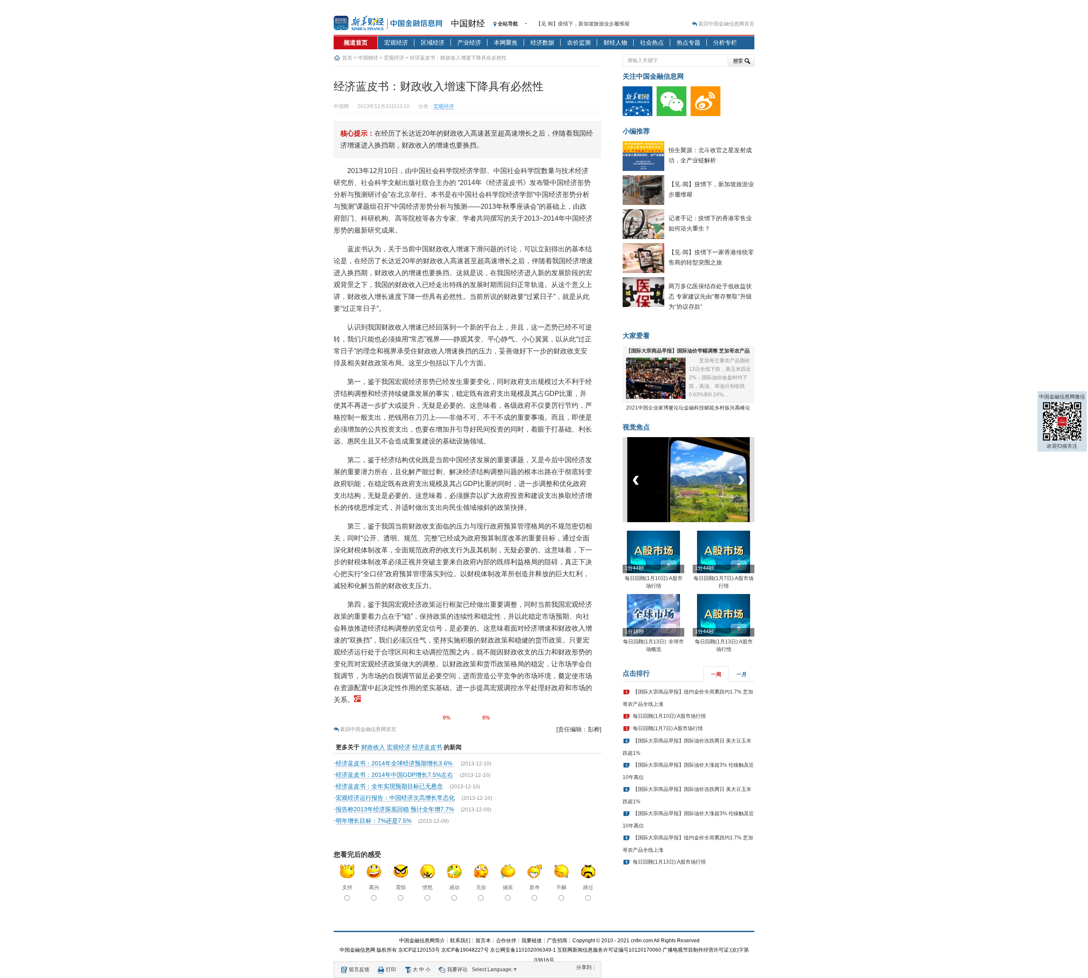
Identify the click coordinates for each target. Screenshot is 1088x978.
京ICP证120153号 (419, 950)
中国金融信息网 (357, 950)
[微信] (674, 114)
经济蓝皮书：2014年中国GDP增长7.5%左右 (394, 774)
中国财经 (468, 23)
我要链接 (531, 941)
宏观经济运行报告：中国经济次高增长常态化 (395, 797)
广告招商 (557, 941)
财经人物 (615, 42)
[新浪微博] (708, 114)
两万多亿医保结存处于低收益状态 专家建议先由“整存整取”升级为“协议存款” (710, 296)
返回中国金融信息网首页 (726, 24)
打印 (391, 969)
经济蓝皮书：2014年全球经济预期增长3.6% (395, 763)
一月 (742, 674)
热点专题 (688, 42)
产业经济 (469, 42)
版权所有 (387, 950)
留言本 (483, 941)
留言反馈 (359, 969)
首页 (347, 58)
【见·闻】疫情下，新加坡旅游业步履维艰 (582, 23)
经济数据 (542, 42)
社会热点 (652, 42)
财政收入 (373, 747)
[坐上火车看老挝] (702, 520)
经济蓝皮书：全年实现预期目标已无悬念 (389, 786)
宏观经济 (396, 42)
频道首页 (356, 42)
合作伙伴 (506, 941)
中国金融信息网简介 (422, 941)
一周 (716, 674)
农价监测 (579, 42)
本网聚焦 (506, 42)
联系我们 (460, 941)
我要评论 (457, 969)
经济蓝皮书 (427, 747)
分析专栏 (725, 42)
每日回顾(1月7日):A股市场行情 (668, 728)
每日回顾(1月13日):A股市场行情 (669, 862)
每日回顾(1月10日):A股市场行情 (669, 716)
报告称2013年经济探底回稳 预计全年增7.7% (395, 809)
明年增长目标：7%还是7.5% (373, 820)
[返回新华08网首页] (357, 699)
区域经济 (433, 42)
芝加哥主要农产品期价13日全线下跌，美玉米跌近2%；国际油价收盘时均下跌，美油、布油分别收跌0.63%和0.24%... (720, 378)
